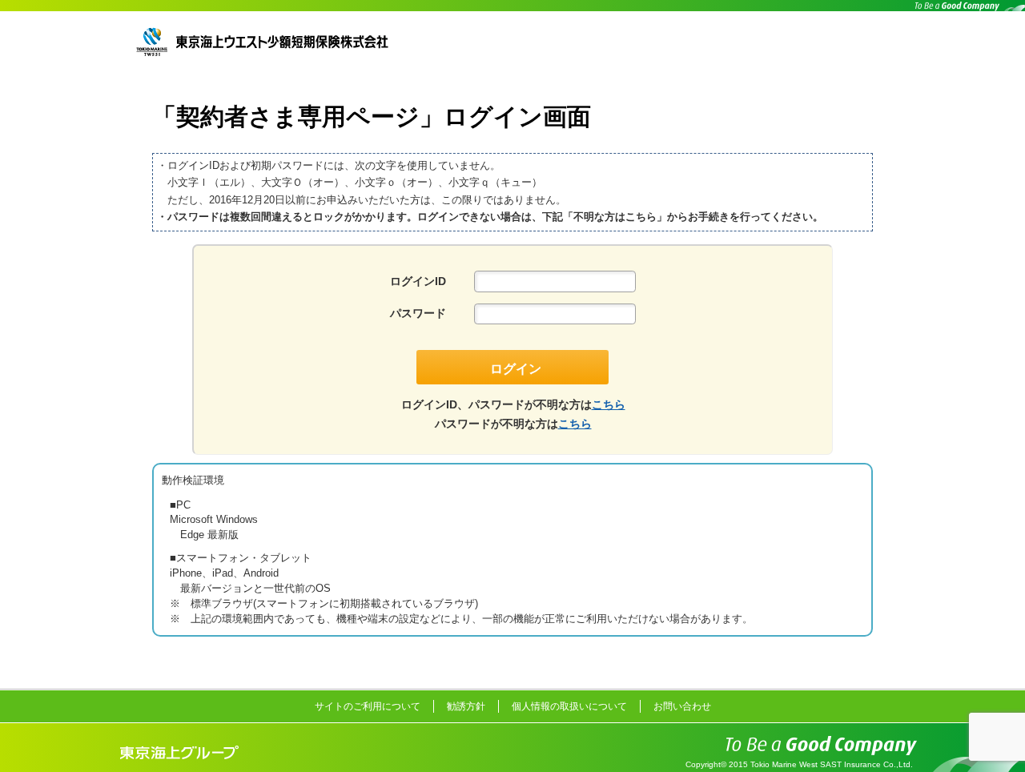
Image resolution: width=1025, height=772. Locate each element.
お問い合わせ (682, 706)
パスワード (418, 313)
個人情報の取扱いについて (569, 706)
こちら (608, 404)
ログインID (418, 281)
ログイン (515, 369)
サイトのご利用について (367, 706)
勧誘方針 (466, 706)
